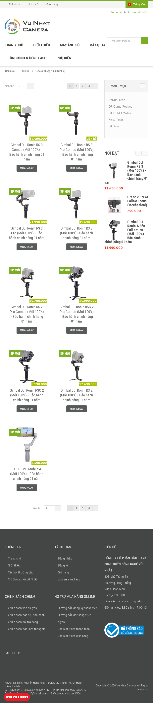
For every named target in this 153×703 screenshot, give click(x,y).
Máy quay (97, 45)
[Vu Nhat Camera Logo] (27, 26)
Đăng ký (63, 565)
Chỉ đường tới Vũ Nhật (22, 579)
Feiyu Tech (116, 120)
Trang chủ (10, 70)
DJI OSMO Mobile (120, 113)
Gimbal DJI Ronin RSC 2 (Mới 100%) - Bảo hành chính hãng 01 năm (27, 395)
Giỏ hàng (63, 572)
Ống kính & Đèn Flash (28, 58)
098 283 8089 (17, 697)
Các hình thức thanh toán (74, 629)
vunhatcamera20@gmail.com (30, 693)
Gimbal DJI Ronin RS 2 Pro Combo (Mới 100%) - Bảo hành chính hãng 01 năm (27, 314)
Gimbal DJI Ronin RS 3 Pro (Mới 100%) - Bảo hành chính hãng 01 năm (26, 233)
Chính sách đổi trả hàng (23, 622)
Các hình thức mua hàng (73, 636)
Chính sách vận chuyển (22, 608)
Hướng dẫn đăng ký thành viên (77, 608)
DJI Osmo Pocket (120, 106)
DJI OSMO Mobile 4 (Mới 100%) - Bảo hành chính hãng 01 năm (26, 474)
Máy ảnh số (69, 45)
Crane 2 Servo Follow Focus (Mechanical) (137, 201)
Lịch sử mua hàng (69, 579)
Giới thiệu (41, 45)
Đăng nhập (65, 558)
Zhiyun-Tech (117, 100)
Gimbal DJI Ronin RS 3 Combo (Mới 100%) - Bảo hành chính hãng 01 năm (26, 152)
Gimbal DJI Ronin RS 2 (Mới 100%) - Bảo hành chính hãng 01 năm (76, 395)
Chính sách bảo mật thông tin (26, 629)
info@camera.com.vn (61, 693)
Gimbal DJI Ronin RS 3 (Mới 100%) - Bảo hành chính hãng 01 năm (76, 233)
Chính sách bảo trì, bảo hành (26, 615)
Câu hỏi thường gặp (20, 572)
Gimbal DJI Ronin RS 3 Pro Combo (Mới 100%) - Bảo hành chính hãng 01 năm (77, 152)
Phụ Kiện (64, 58)
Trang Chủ (14, 45)
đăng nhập (116, 12)
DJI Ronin (115, 126)
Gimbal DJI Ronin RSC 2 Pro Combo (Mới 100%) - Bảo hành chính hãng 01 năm (77, 314)
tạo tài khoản (140, 12)
